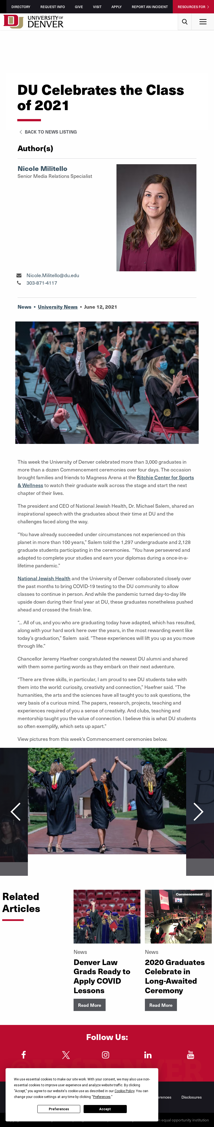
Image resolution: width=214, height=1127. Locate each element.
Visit (97, 6)
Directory (20, 6)
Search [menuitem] (185, 15)
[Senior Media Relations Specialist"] (18, 275)
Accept (105, 1109)
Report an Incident (150, 6)
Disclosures (191, 1097)
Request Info (52, 6)
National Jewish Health (44, 578)
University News (58, 306)
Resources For (191, 6)
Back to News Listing (50, 132)
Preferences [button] (102, 1097)
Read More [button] (89, 1005)
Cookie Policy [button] (124, 1091)
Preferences (59, 1109)
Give (79, 6)
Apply (116, 6)
